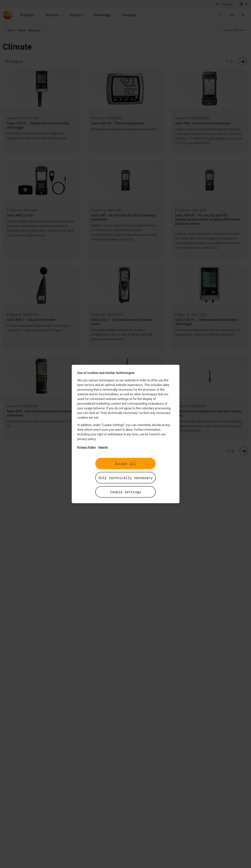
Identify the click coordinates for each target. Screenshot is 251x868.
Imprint (103, 447)
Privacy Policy (86, 447)
